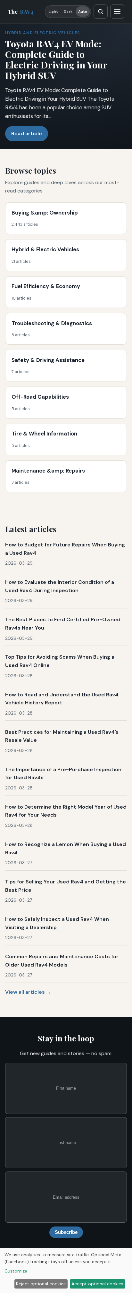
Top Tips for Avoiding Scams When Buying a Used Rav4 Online (59, 661)
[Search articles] (101, 11)
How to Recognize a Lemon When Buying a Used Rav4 (65, 848)
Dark (68, 11)
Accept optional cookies (97, 1284)
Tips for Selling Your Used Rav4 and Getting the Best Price (65, 885)
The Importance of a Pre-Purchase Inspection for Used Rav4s (63, 773)
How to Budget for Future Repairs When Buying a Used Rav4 (65, 548)
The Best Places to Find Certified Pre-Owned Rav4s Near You (62, 623)
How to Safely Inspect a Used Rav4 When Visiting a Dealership (57, 923)
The (20, 11)
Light (53, 11)
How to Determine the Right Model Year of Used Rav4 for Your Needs (66, 811)
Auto (82, 11)
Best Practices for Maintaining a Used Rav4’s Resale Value (62, 736)
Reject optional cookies (41, 1284)
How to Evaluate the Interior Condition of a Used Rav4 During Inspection (59, 586)
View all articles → (28, 992)
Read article (26, 133)
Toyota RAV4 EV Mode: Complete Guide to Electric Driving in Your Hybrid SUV (56, 59)
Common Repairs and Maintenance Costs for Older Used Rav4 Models (62, 960)
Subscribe (66, 1232)
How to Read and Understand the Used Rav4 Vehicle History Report (62, 698)
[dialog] (66, 1270)
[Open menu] (117, 11)
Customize (15, 1271)
